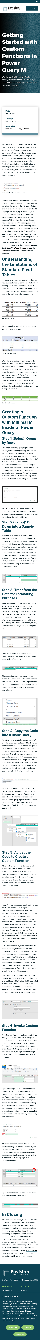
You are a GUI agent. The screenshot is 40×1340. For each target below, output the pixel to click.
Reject (27, 1327)
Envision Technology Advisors (17, 129)
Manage (11, 1327)
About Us (24, 1290)
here (24, 1231)
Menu (33, 8)
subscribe (21, 1242)
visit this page (31, 1250)
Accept (18, 1334)
